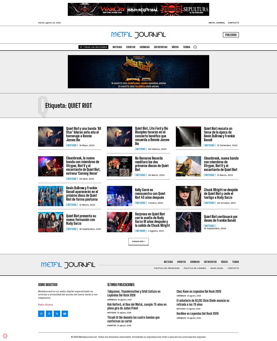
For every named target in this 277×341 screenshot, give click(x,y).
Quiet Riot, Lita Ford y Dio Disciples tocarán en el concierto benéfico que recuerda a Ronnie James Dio (152, 136)
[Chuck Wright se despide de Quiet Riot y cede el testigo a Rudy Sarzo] (188, 196)
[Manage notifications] (5, 335)
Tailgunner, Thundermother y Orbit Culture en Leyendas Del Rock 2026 (133, 293)
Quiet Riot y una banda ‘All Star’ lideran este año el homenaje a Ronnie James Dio (83, 134)
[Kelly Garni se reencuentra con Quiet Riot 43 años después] (119, 196)
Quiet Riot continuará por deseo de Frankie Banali (221, 218)
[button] (195, 46)
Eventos (111, 325)
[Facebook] (49, 314)
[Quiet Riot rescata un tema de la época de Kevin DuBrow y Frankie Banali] (188, 137)
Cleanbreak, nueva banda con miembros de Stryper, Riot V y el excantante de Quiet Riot (221, 164)
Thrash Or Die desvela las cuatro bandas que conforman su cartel (133, 319)
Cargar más (138, 241)
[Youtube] (65, 314)
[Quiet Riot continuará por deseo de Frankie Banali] (188, 222)
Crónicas (112, 300)
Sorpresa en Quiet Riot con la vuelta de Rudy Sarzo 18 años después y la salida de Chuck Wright (152, 219)
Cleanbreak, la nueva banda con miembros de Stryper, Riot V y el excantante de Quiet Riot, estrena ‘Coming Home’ (83, 165)
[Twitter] (57, 314)
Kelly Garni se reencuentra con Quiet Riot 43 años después (150, 193)
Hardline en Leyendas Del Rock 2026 (198, 313)
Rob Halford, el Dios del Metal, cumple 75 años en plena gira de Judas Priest (136, 306)
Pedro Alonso (45, 304)
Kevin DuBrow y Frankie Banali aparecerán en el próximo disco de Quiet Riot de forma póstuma (82, 193)
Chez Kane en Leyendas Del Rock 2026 (199, 291)
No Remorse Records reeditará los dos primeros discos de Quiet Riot (152, 164)
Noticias (71, 145)
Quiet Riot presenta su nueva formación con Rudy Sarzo (81, 220)
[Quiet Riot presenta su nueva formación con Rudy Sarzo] (50, 222)
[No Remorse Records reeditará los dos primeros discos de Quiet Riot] (119, 166)
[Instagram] (41, 314)
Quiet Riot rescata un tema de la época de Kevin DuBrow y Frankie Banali (219, 134)
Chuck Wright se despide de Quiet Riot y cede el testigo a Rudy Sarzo (221, 193)
